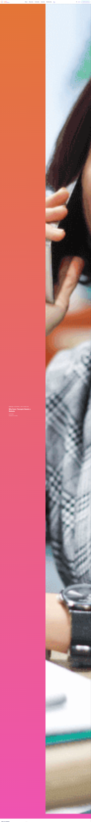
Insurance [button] (43, 1)
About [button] (26, 1)
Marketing (11, 406)
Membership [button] (49, 1)
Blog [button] (54, 1)
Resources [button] (31, 1)
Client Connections (24, 406)
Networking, (17, 406)
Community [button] (37, 1)
